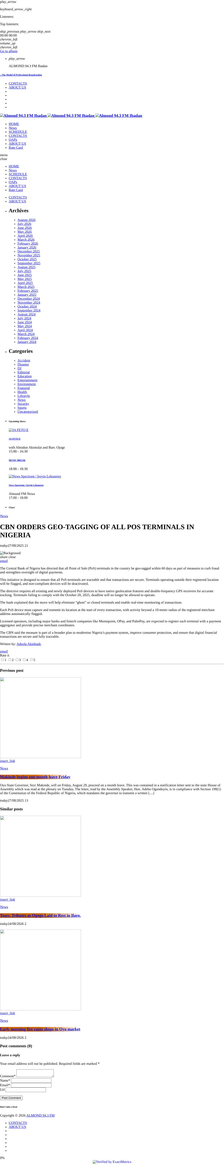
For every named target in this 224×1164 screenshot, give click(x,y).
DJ (19, 368)
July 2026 (24, 224)
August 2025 (26, 267)
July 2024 (24, 318)
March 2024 (26, 334)
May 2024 (25, 326)
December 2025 (29, 251)
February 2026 (28, 243)
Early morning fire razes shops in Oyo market (40, 1029)
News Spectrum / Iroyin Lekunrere (26, 485)
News (21, 400)
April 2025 (25, 283)
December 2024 (29, 299)
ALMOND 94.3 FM (40, 1115)
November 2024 (29, 302)
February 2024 (28, 338)
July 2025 (24, 271)
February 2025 (28, 291)
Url (2, 1090)
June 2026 (25, 228)
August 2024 (26, 314)
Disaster (23, 364)
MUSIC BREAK (17, 460)
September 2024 (29, 310)
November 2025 (29, 255)
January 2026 (27, 247)
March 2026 (26, 240)
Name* (5, 1080)
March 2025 (26, 287)
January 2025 (27, 295)
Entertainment (27, 380)
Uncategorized (28, 412)
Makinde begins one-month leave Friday (35, 777)
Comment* (8, 1076)
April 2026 (25, 236)
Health (22, 392)
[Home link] (71, 115)
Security (23, 404)
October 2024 (27, 306)
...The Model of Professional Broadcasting (21, 75)
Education (25, 376)
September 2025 (29, 263)
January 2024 (27, 342)
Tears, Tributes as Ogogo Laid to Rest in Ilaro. (40, 915)
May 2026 (25, 232)
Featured (24, 388)
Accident (24, 360)
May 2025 (25, 279)
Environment (27, 384)
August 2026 (26, 220)
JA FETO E (15, 439)
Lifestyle (24, 396)
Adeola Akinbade (29, 644)
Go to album (9, 51)
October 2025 (27, 259)
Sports (22, 408)
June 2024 (25, 322)
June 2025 (25, 275)
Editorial (24, 372)
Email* (5, 1085)
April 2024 (25, 330)
